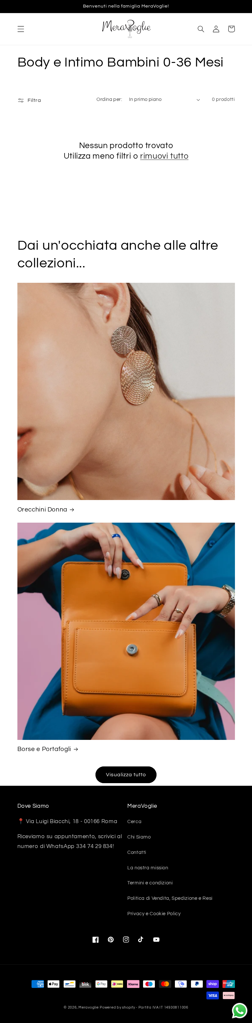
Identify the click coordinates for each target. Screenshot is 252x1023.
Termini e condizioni (150, 882)
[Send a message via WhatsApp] (240, 1011)
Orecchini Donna (42, 510)
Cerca (134, 821)
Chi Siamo (139, 837)
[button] (20, 28)
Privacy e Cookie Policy (154, 913)
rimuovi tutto (164, 156)
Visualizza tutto (126, 774)
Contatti (136, 852)
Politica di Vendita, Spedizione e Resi (170, 898)
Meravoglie (88, 1007)
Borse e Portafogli (44, 749)
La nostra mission (147, 867)
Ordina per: (109, 99)
